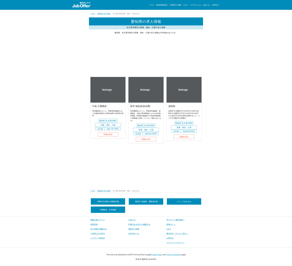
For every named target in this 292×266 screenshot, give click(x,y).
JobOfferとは (195, 5)
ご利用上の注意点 (97, 233)
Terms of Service (173, 254)
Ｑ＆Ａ (185, 5)
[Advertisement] (146, 55)
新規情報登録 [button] (161, 5)
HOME (151, 5)
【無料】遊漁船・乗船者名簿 (146, 201)
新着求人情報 (175, 5)
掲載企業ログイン (97, 220)
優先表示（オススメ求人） (177, 233)
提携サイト (171, 224)
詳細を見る (108, 134)
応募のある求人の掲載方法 (139, 224)
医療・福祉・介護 (108, 125)
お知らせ (206, 5)
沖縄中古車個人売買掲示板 (108, 201)
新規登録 (94, 224)
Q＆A (168, 229)
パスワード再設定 (97, 238)
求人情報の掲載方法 (98, 229)
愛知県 (102, 120)
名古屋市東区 (111, 120)
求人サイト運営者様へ (175, 220)
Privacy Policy (156, 254)
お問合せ (215, 5)
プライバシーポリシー (175, 242)
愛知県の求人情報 (104, 14)
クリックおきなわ (184, 201)
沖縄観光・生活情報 (108, 209)
